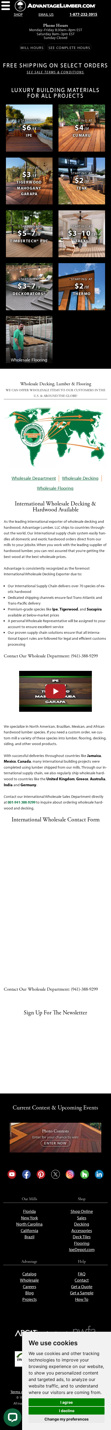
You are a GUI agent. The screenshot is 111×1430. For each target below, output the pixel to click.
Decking (81, 1224)
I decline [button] (66, 1410)
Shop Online (82, 1211)
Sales (81, 1217)
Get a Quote (81, 1286)
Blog (29, 1292)
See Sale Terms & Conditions (55, 72)
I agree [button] (66, 1402)
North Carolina (29, 1224)
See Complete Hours (69, 47)
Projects (29, 1299)
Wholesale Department (34, 478)
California (29, 1230)
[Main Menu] (6, 6)
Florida (29, 1211)
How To (81, 1299)
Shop (18, 14)
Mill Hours (32, 47)
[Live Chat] (13, 1417)
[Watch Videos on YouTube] (12, 1174)
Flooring (81, 1243)
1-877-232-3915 (83, 14)
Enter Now (55, 1143)
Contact (82, 1280)
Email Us (46, 14)
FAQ (81, 1273)
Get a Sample (81, 1292)
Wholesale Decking (80, 478)
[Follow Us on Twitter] (55, 1174)
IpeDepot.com (82, 1249)
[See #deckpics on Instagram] (70, 1174)
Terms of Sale (21, 1391)
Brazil (29, 1236)
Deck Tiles (82, 1236)
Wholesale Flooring (55, 488)
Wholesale (29, 1280)
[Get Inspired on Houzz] (84, 1174)
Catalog (29, 1273)
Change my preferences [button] (66, 1419)
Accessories (81, 1230)
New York (29, 1217)
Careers (29, 1286)
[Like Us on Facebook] (26, 1174)
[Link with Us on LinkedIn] (99, 1174)
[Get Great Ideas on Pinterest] (41, 1174)
